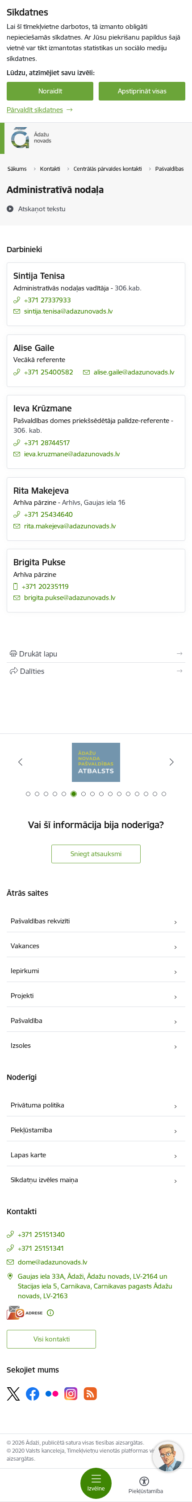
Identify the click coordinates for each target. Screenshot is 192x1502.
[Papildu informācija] (50, 1312)
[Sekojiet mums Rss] (90, 1393)
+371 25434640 (48, 514)
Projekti (22, 995)
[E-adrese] (24, 1312)
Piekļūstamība (31, 1130)
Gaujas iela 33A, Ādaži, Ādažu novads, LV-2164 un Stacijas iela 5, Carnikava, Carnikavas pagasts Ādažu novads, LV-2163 (95, 1286)
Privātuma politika (37, 1105)
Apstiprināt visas (142, 91)
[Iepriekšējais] (20, 762)
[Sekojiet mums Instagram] (71, 1393)
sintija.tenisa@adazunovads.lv (68, 311)
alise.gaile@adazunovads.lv (134, 372)
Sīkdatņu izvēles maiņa (44, 1180)
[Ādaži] (51, 148)
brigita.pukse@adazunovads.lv (69, 597)
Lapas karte (28, 1155)
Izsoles (21, 1045)
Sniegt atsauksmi (96, 854)
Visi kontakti (51, 1339)
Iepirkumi (25, 970)
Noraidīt (50, 91)
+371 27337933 (47, 300)
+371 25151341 (41, 1248)
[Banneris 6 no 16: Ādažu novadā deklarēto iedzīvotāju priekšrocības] (96, 762)
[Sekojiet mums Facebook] (32, 1394)
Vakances (25, 946)
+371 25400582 (48, 372)
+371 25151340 (41, 1234)
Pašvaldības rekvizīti (40, 921)
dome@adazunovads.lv (52, 1262)
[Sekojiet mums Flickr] (51, 1393)
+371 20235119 (45, 586)
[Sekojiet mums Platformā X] (13, 1394)
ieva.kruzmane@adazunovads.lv (72, 454)
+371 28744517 (47, 443)
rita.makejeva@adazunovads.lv (70, 526)
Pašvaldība (26, 1020)
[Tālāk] (171, 762)
